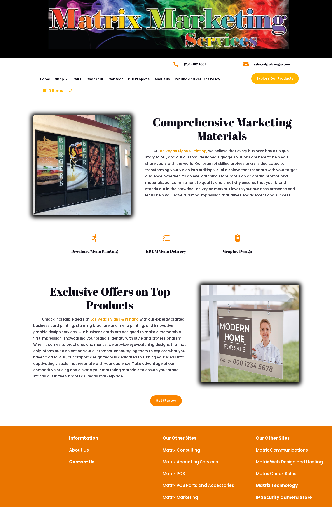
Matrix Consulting (181, 450)
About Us (162, 79)
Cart (77, 79)
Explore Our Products (275, 78)
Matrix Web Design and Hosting (289, 462)
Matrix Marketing (180, 497)
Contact (115, 79)
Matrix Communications (282, 450)
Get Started (166, 400)
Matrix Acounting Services (190, 462)
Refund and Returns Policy (197, 79)
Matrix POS (174, 474)
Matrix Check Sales (276, 474)
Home (45, 79)
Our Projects (139, 79)
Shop (59, 79)
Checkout (94, 79)
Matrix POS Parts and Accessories (198, 485)
